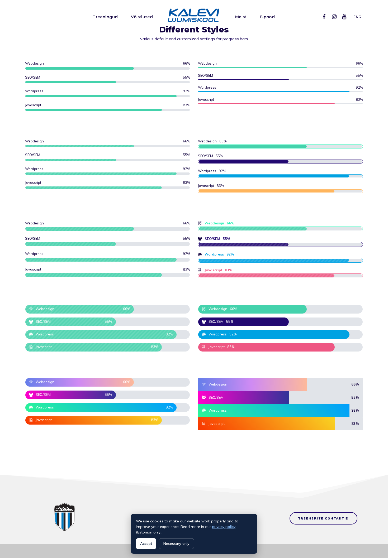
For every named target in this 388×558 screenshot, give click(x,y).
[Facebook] (324, 16)
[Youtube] (344, 16)
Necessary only (176, 543)
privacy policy (223, 526)
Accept (146, 543)
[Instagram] (334, 16)
